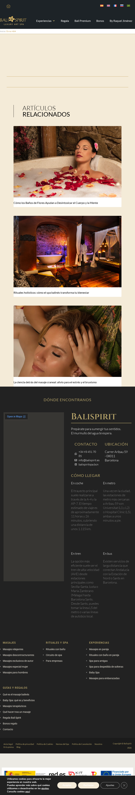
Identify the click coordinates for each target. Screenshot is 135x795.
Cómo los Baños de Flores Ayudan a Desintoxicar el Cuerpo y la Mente (56, 202)
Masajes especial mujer (15, 666)
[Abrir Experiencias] (53, 21)
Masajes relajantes (13, 649)
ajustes (45, 788)
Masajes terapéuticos (14, 706)
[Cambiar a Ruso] (121, 5)
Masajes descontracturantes (18, 655)
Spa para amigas (98, 660)
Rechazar (88, 785)
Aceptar (67, 785)
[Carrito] (8, 6)
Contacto (8, 729)
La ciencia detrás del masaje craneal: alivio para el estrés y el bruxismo (55, 382)
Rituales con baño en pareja (104, 655)
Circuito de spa (54, 655)
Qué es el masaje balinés (16, 694)
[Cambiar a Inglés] (108, 5)
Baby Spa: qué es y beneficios (19, 700)
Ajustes (110, 785)
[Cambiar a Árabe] (128, 5)
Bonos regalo (10, 723)
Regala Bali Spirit (12, 717)
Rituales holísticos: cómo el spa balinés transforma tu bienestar (51, 292)
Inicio (2, 31)
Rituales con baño (55, 649)
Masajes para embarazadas (104, 678)
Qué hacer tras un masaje (17, 712)
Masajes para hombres (15, 672)
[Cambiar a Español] (101, 5)
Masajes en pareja (99, 649)
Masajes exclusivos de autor (18, 660)
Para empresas (54, 660)
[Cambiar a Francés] (115, 5)
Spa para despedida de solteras (106, 666)
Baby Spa (94, 672)
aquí (27, 791)
